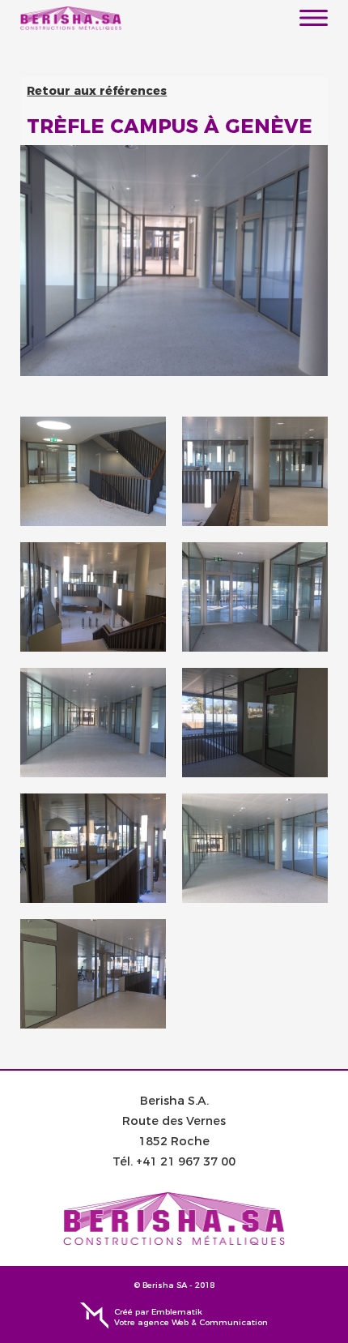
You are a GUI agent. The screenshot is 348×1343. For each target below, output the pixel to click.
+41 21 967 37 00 (186, 1161)
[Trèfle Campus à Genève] (93, 471)
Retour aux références (97, 90)
